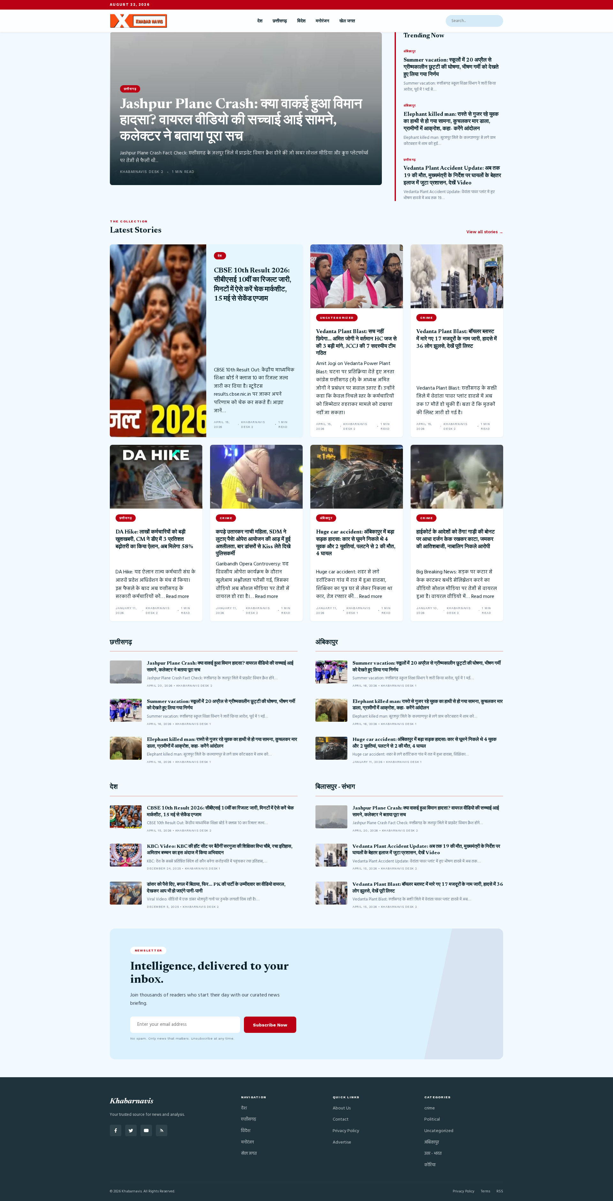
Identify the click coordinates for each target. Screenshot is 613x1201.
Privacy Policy (346, 1131)
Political (432, 1119)
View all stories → (484, 231)
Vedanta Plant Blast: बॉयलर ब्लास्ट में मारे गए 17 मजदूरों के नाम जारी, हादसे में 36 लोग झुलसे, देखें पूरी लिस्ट (456, 339)
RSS (499, 1191)
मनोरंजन (322, 20)
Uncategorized (438, 1131)
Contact (341, 1119)
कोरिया (429, 1165)
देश (259, 20)
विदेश (301, 20)
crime (429, 1108)
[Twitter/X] (131, 1130)
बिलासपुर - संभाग (335, 787)
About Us (342, 1108)
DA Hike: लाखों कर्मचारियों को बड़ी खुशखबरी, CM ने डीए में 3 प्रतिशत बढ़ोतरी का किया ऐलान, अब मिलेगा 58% (154, 539)
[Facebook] (115, 1130)
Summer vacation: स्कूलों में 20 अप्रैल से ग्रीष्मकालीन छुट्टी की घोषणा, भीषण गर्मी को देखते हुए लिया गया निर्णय (451, 67)
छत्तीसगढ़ (280, 20)
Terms (485, 1191)
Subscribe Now (270, 1024)
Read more (177, 597)
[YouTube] (146, 1130)
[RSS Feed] (161, 1130)
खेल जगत (347, 20)
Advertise (342, 1142)
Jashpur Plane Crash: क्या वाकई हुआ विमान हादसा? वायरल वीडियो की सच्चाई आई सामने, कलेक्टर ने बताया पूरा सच (241, 121)
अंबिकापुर (326, 642)
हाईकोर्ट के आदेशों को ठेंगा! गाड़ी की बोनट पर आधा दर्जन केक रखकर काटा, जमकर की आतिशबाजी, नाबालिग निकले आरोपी (455, 539)
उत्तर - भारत (433, 1153)
